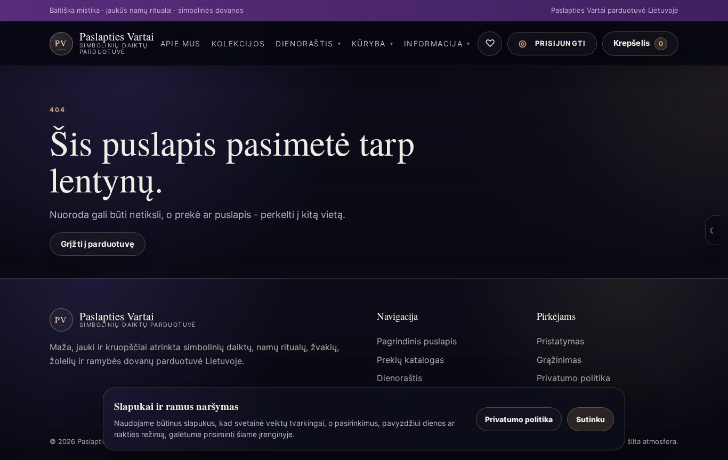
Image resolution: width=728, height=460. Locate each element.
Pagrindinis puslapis (417, 341)
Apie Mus (180, 43)
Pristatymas (560, 341)
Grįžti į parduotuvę (97, 244)
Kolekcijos (238, 43)
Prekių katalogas (410, 359)
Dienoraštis (304, 43)
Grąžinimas (559, 359)
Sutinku (590, 419)
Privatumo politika (573, 378)
